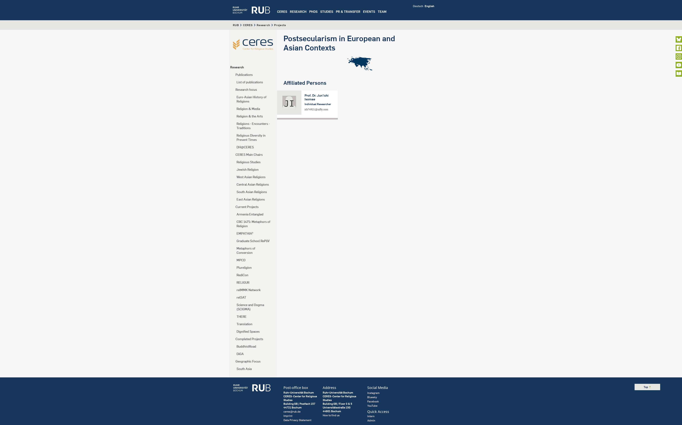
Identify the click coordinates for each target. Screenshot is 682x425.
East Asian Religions (251, 199)
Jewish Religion (248, 169)
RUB (236, 25)
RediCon (242, 275)
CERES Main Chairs (249, 155)
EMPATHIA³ (245, 233)
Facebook (373, 401)
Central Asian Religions (253, 184)
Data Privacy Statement (297, 420)
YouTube (372, 405)
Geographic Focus (248, 361)
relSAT (241, 297)
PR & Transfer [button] (348, 12)
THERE (242, 317)
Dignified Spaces (248, 331)
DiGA (240, 354)
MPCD (241, 260)
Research (263, 25)
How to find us (331, 415)
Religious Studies (249, 162)
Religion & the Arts (250, 116)
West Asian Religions (251, 177)
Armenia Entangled (250, 214)
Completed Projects (249, 339)
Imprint (287, 416)
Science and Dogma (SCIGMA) (250, 307)
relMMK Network (249, 290)
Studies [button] (326, 12)
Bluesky (372, 397)
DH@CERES (245, 147)
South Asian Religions (252, 192)
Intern (371, 416)
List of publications (250, 82)
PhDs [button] (313, 12)
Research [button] (298, 12)
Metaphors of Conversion (246, 250)
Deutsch (418, 6)
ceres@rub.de (292, 411)
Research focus (246, 90)
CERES (282, 12)
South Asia (244, 369)
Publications (244, 75)
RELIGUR (243, 282)
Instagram (373, 393)
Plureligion (244, 268)
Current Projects (247, 207)
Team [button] (382, 12)
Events (369, 12)
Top (646, 387)
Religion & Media (248, 109)
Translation (244, 324)
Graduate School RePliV (253, 241)
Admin (371, 420)
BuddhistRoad (246, 346)
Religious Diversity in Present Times (251, 137)
